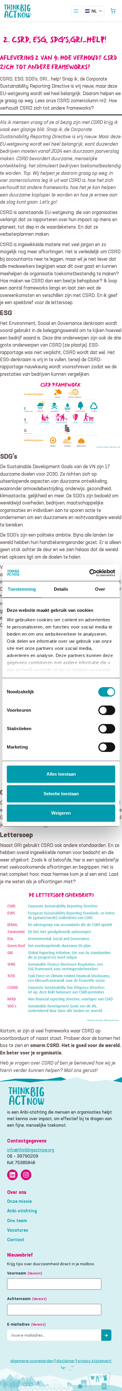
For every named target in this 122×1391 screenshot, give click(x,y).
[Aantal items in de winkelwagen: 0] (113, 11)
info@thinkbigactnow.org (30, 1150)
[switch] (106, 710)
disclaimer (65, 1360)
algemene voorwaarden (32, 1360)
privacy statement (95, 1360)
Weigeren (61, 812)
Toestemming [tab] (22, 589)
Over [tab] (100, 589)
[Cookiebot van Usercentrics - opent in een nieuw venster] (89, 573)
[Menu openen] (76, 11)
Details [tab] (61, 589)
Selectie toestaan (61, 793)
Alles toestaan (61, 774)
